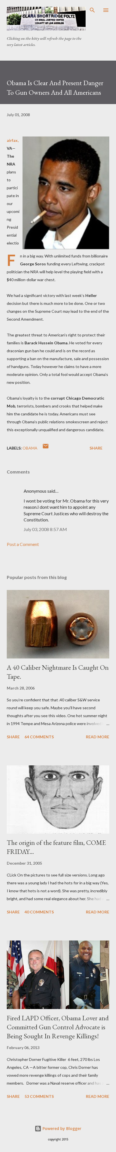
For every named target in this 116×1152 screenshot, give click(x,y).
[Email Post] (45, 448)
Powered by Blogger (61, 1128)
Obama (30, 448)
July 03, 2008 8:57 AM (45, 529)
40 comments (39, 911)
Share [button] (96, 448)
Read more (97, 736)
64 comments (39, 736)
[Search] (92, 10)
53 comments (39, 1096)
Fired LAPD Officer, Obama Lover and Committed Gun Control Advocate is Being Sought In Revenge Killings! (58, 1027)
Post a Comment (23, 544)
